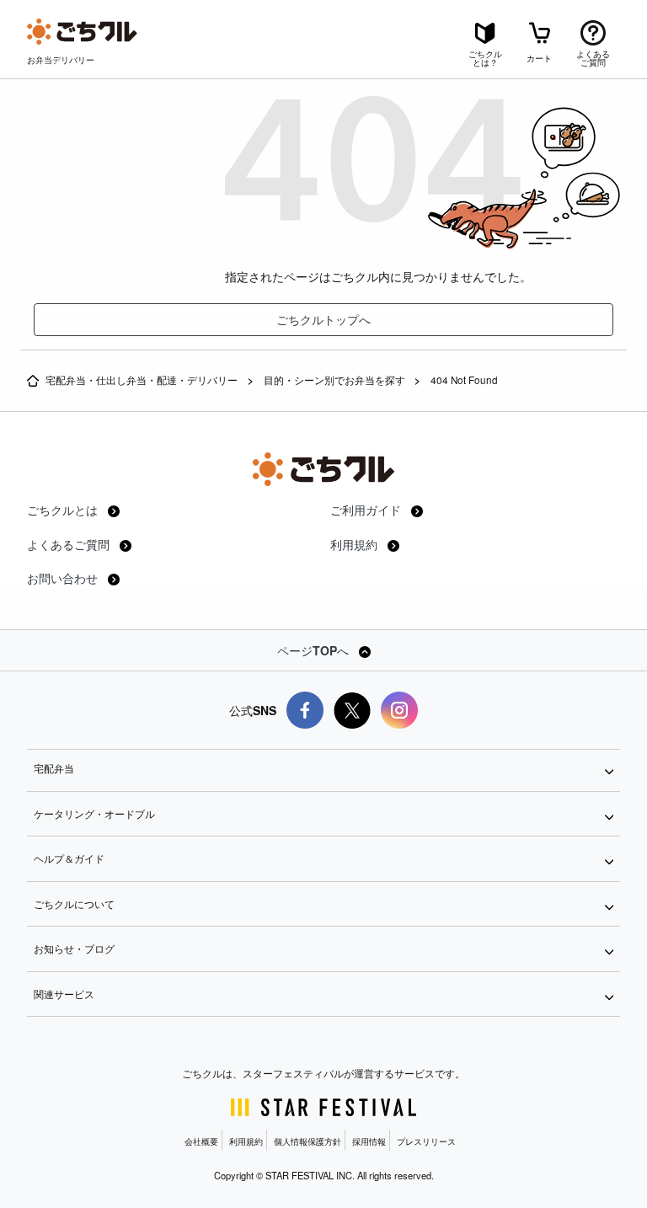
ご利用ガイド (367, 509)
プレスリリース (426, 1141)
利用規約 (355, 544)
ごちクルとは (64, 509)
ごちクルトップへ (323, 319)
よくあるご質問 (70, 544)
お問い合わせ (64, 577)
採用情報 (369, 1141)
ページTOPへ (314, 650)
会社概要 (201, 1141)
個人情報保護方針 (307, 1141)
